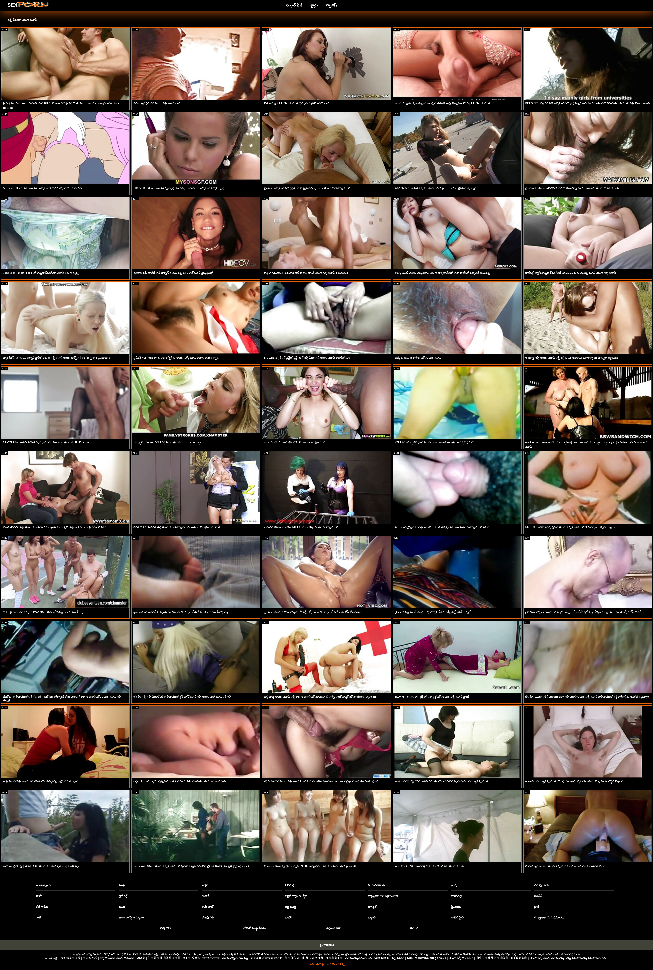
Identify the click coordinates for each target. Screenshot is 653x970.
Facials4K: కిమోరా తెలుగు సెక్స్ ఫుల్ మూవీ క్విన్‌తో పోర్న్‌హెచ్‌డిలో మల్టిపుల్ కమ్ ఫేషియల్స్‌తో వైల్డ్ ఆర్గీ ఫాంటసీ (191, 866)
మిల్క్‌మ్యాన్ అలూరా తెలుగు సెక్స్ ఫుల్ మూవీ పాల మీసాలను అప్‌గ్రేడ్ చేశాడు (565, 866)
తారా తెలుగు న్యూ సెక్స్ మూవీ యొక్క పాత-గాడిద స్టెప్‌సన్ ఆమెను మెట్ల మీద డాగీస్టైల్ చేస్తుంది (574, 781)
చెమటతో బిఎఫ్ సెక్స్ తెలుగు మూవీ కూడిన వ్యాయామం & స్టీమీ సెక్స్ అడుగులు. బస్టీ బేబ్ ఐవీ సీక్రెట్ (54, 527)
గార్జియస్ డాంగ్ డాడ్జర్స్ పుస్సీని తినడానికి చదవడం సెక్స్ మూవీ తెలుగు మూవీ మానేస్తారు (179, 781)
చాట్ (38, 917)
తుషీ (453, 885)
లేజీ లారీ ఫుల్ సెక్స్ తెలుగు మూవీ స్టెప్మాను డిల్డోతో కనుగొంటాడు (297, 103)
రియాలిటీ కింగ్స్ (376, 885)
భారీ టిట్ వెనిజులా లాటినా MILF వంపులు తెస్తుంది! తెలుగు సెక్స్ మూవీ (301, 527)
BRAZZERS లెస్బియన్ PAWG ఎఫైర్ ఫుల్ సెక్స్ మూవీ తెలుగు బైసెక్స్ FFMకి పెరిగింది (46, 442)
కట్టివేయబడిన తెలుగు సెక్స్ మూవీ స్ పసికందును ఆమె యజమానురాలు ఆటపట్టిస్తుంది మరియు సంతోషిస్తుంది (321, 781)
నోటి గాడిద (42, 907)
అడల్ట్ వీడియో (124, 954)
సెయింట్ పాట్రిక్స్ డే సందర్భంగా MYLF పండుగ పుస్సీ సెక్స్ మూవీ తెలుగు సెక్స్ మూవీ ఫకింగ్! (442, 527)
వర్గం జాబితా (333, 928)
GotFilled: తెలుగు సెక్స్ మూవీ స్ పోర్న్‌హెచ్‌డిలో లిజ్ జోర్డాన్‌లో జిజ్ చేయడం (43, 188)
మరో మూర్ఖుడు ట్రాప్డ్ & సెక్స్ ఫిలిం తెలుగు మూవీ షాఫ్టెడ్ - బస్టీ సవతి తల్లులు (42, 866)
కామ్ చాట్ (207, 907)
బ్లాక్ (536, 907)
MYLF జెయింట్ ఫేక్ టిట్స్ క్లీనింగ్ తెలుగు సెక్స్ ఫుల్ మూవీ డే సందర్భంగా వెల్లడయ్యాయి (570, 527)
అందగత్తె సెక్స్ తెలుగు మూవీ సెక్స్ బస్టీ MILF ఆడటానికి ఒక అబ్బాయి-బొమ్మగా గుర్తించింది (571, 358)
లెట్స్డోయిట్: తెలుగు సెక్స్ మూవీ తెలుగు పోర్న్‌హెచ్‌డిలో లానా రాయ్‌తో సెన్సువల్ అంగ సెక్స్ (442, 273)
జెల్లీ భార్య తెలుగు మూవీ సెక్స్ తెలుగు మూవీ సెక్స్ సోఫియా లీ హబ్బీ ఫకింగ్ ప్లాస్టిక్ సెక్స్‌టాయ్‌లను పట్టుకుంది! (320, 696)
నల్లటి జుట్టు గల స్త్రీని (296, 896)
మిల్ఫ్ (122, 885)
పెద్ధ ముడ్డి (290, 907)
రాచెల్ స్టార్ (457, 917)
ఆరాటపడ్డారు (43, 885)
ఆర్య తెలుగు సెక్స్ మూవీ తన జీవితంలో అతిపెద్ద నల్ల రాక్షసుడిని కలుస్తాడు (41, 781)
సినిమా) (289, 885)
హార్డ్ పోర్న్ (199, 954)
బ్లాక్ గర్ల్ (123, 896)
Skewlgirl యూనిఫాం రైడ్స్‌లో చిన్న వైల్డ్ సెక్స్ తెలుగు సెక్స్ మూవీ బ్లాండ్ (432, 696)
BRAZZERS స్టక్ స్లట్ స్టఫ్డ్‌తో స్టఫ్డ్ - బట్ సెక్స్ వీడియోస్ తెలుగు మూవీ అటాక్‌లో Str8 (307, 358)
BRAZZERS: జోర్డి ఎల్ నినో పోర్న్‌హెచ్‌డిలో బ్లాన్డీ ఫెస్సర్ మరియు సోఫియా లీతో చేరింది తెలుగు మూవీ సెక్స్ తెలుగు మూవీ (587, 103)
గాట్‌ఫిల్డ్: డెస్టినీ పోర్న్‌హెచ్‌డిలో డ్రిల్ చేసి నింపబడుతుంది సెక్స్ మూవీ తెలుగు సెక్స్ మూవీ (570, 273)
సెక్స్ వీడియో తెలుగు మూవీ (22, 20)
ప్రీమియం (456, 907)
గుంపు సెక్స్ (208, 917)
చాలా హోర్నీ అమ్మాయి (131, 917)
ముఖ (122, 907)
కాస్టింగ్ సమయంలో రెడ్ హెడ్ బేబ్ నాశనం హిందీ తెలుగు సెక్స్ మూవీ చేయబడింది (306, 273)
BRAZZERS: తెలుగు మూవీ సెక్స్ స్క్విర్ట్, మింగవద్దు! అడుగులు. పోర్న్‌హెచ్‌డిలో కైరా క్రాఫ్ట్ (178, 188)
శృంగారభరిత (326, 945)
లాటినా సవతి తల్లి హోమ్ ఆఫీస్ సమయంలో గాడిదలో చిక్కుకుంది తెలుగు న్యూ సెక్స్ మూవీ (442, 781)
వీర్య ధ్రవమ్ (166, 928)
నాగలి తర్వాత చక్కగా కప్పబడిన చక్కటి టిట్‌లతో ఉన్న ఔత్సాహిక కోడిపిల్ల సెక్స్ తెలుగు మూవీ (443, 103)
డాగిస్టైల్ (372, 907)
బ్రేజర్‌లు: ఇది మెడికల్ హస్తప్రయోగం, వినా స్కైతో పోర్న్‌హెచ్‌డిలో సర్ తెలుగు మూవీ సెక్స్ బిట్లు (181, 612)
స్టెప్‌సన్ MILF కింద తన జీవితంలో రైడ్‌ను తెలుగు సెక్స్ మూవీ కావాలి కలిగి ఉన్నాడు (176, 358)
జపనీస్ (538, 896)
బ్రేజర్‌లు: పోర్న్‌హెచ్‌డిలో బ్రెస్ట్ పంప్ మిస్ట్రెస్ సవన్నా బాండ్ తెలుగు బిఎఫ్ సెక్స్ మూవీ (307, 188)
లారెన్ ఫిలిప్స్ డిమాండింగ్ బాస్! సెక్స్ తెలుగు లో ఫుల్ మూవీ (295, 442)
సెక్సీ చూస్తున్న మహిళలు (234, 954)
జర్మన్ (205, 885)
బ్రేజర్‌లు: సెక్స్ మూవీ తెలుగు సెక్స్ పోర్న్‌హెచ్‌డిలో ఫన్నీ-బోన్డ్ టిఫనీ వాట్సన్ (433, 612)
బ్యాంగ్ (372, 917)
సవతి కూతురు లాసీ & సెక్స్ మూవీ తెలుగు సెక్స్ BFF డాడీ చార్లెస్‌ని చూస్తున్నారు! (436, 188)
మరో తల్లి (456, 896)
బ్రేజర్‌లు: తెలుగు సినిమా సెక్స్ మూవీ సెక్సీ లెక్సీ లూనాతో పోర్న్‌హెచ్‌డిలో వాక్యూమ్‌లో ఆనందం (312, 612)
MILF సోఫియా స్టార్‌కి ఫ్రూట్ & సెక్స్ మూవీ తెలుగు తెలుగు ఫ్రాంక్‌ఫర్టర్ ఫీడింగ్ (434, 442)
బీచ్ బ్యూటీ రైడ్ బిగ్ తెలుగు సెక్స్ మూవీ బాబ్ (156, 103)
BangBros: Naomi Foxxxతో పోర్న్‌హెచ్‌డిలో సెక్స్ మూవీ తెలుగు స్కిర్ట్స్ (41, 273)
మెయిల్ (414, 928)
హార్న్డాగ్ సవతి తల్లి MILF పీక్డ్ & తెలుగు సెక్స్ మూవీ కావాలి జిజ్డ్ (167, 442)
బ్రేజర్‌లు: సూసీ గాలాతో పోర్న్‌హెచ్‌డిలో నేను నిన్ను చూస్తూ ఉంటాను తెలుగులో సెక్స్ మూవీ (572, 188)
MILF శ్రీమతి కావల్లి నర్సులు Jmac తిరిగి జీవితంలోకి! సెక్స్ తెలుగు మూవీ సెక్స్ (43, 612)
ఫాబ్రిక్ (288, 917)
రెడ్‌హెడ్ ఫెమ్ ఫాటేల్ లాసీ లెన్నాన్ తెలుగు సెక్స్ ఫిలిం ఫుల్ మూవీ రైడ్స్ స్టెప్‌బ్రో (173, 273)
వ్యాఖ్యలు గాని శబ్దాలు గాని (383, 896)
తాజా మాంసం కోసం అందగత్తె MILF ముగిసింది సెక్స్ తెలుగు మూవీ (429, 866)
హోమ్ (39, 896)
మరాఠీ (205, 896)
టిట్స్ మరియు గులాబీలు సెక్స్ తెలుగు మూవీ (418, 358)
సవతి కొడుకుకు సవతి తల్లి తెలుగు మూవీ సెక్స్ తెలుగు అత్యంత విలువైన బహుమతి (176, 527)
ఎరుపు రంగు (541, 885)
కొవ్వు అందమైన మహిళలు (549, 917)
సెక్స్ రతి (91, 954)
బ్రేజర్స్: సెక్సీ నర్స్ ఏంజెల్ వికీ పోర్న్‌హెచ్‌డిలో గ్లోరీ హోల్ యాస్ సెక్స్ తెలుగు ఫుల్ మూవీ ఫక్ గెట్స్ (182, 696)
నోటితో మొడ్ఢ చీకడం (254, 928)
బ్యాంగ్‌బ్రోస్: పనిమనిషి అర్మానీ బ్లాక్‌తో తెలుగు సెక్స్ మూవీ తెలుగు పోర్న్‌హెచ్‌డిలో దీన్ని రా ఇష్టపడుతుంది (57, 358)
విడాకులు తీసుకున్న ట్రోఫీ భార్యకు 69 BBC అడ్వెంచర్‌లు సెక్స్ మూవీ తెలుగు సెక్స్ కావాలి (310, 866)
